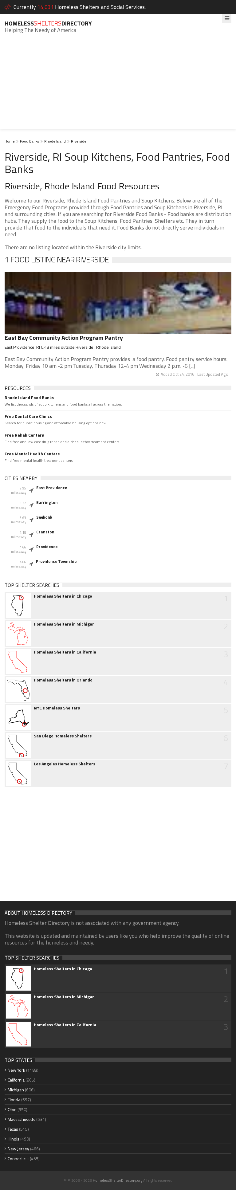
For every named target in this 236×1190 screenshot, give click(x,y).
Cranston (45, 532)
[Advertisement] (118, 86)
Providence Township (56, 561)
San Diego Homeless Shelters (63, 736)
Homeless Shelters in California (65, 652)
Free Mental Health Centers (32, 454)
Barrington (47, 502)
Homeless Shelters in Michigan (64, 624)
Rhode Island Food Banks (29, 397)
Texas (13, 1129)
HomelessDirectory (48, 23)
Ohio (12, 1109)
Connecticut (18, 1158)
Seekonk (44, 517)
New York (16, 1070)
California (16, 1080)
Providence (46, 546)
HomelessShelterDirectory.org (117, 1180)
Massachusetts (21, 1119)
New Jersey (18, 1148)
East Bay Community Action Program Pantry (64, 337)
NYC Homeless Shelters (57, 708)
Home (10, 141)
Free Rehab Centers (24, 435)
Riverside (78, 141)
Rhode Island (55, 141)
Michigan (16, 1089)
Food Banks (29, 141)
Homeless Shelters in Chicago (63, 596)
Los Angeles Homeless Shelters (64, 764)
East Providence (51, 487)
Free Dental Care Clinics (28, 416)
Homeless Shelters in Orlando (63, 680)
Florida (14, 1099)
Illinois (13, 1139)
